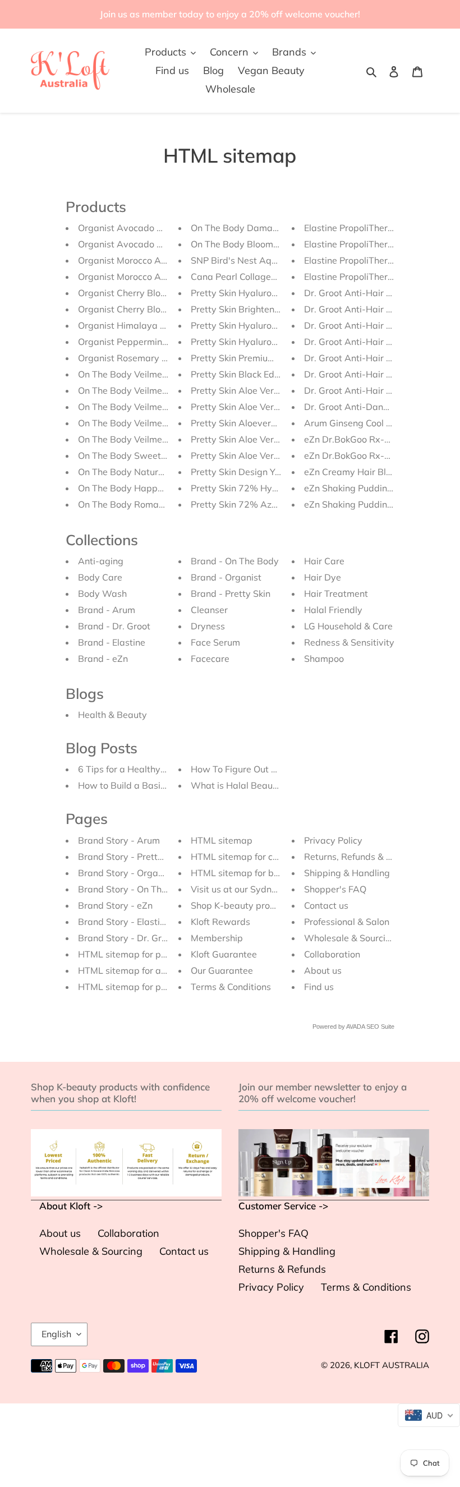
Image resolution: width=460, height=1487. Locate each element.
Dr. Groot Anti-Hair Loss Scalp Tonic (379, 292)
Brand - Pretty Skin (230, 593)
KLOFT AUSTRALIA (391, 1365)
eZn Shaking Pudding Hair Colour (372, 488)
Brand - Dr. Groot (114, 626)
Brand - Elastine (111, 642)
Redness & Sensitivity (349, 642)
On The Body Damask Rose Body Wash (273, 227)
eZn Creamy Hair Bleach (355, 471)
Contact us (326, 905)
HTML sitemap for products (135, 954)
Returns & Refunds (282, 1269)
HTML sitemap (221, 840)
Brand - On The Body (235, 561)
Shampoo (324, 658)
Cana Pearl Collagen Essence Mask (264, 276)
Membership (217, 937)
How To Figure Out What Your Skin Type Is (279, 769)
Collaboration (332, 954)
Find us (319, 986)
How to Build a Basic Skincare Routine (157, 785)
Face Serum (215, 642)
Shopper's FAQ (335, 889)
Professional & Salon (346, 921)
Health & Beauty (112, 714)
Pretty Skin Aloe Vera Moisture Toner (267, 439)
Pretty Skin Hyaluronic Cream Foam (265, 325)
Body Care (100, 577)
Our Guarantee (222, 970)
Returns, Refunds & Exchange (365, 856)
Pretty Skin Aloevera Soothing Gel (261, 423)
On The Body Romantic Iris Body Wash (159, 504)
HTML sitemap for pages (130, 986)
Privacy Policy (333, 840)
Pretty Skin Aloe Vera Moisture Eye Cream (278, 406)
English (56, 1333)
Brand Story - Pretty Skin (130, 856)
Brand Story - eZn (115, 905)
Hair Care (324, 561)
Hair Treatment (336, 593)
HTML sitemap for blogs (241, 872)
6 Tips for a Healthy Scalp (132, 769)
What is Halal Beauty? (238, 785)
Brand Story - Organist (125, 872)
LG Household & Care (348, 626)
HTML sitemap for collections (251, 856)
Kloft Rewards (220, 921)
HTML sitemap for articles (132, 970)
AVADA (355, 1026)
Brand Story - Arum (119, 840)
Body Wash (102, 593)
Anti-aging (100, 561)
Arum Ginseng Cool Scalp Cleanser (376, 423)
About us (323, 970)
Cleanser (209, 609)
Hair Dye (322, 577)
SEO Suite (380, 1026)
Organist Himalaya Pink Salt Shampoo (158, 325)
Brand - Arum (106, 609)
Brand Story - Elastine (124, 921)
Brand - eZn (103, 658)
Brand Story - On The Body (134, 889)
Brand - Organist (226, 577)
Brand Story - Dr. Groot (126, 937)
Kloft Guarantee (224, 954)
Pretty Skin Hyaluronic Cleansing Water (273, 292)
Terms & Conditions (231, 986)
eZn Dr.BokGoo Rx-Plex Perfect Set (377, 455)
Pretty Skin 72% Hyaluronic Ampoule (268, 488)
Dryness (208, 626)
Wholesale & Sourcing (350, 937)
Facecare (210, 658)
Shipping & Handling (347, 872)
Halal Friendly (333, 609)
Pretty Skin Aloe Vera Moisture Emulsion (274, 455)
